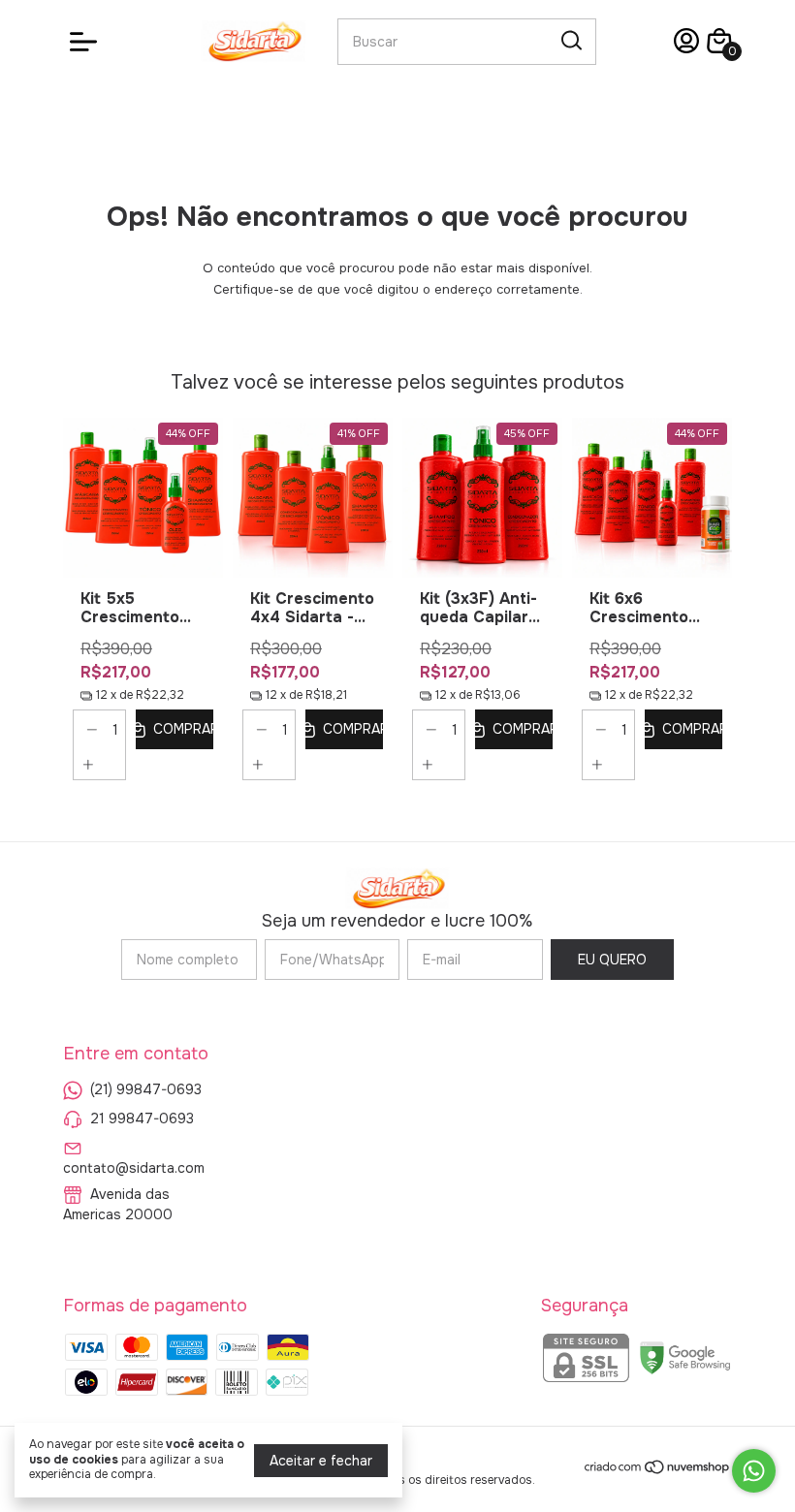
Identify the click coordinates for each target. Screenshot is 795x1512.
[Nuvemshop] (658, 1470)
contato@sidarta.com (134, 1168)
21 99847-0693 (142, 1118)
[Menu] (87, 41)
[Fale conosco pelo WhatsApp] (754, 1471)
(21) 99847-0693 (146, 1089)
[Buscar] (570, 40)
